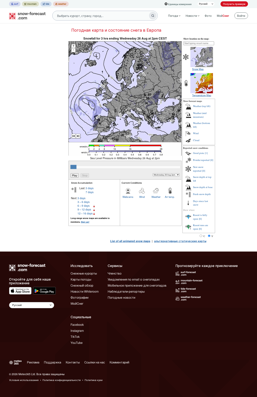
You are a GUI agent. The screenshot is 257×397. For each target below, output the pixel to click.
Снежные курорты (84, 273)
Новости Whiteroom (85, 291)
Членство (115, 273)
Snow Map (198, 69)
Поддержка (52, 362)
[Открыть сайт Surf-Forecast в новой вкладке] (15, 4)
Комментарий (119, 362)
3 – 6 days (84, 202)
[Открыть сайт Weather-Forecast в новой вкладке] (61, 4)
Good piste (198, 153)
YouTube (77, 342)
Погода (173, 16)
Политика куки (94, 380)
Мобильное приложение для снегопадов (137, 285)
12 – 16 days (85, 213)
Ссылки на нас (94, 362)
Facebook (77, 324)
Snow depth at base (203, 187)
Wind (142, 197)
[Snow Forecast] (26, 15)
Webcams (127, 197)
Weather (155, 197)
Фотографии (79, 297)
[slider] (73, 167)
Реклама (33, 362)
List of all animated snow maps (130, 241)
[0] (211, 160)
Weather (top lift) (201, 106)
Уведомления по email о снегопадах (134, 279)
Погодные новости (121, 297)
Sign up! (85, 221)
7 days (90, 192)
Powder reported (201, 160)
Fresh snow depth (202, 194)
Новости (191, 16)
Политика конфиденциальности (62, 380)
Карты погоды (81, 279)
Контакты (73, 362)
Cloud (196, 140)
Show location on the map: (196, 38)
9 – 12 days (84, 209)
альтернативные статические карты (180, 241)
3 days (90, 188)
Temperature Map (201, 95)
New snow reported (198, 168)
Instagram (77, 330)
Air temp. (170, 197)
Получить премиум (234, 3)
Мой (223, 16)
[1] (206, 153)
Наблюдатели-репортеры (126, 291)
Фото (208, 16)
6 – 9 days (84, 205)
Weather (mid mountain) (200, 115)
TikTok (75, 336)
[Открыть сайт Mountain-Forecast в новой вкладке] (30, 4)
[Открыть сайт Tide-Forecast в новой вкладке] (46, 4)
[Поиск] (153, 15)
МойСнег (77, 303)
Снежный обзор (82, 285)
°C (204, 236)
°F (212, 236)
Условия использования (24, 380)
